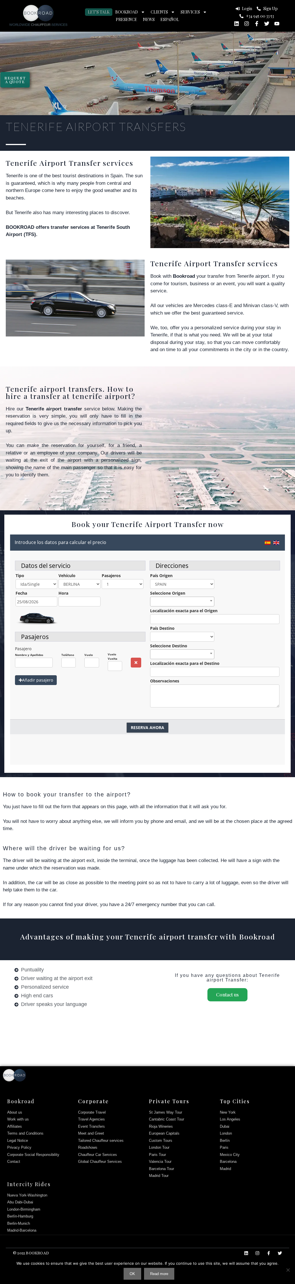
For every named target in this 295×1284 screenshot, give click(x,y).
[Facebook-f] (256, 23)
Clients (159, 12)
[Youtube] (276, 23)
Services (190, 12)
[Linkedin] (236, 23)
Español (169, 19)
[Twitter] (266, 23)
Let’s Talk (98, 12)
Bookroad (126, 12)
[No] (288, 1270)
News (149, 19)
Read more (159, 1274)
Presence (126, 19)
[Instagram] (246, 23)
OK (132, 1274)
